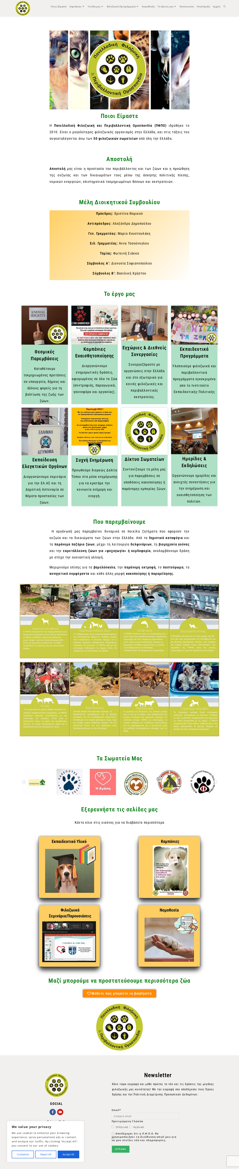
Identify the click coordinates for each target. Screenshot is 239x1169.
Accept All (68, 1154)
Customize (23, 1154)
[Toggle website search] (224, 6)
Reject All (45, 1154)
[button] (24, 782)
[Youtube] (60, 1112)
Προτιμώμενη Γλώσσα (127, 1121)
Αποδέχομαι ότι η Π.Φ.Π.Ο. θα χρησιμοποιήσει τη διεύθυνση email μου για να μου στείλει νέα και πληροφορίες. (144, 1137)
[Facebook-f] (53, 1112)
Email (116, 1110)
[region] (45, 1141)
